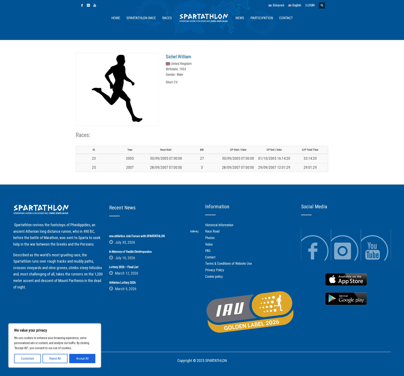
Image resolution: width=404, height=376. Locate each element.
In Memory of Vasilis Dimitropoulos (130, 252)
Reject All (55, 358)
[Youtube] (95, 5)
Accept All (82, 358)
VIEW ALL (194, 231)
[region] (54, 345)
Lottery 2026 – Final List (123, 267)
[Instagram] (88, 5)
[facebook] (82, 5)
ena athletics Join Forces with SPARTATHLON (137, 236)
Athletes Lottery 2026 (122, 282)
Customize (27, 358)
